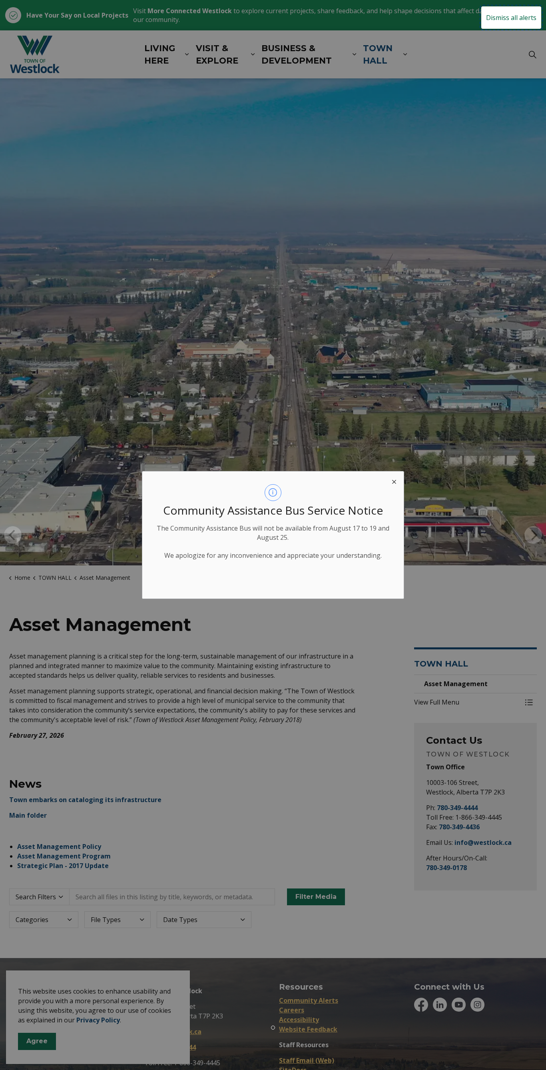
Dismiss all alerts (511, 17)
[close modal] (394, 481)
